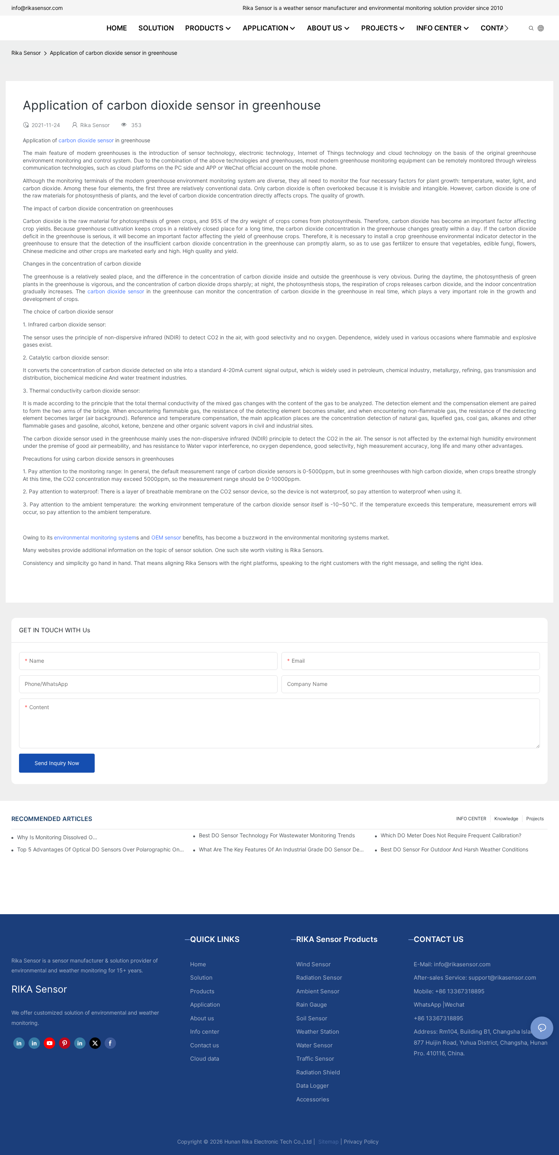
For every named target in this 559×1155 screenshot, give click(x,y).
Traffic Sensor (315, 1058)
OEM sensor (166, 537)
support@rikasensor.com (502, 977)
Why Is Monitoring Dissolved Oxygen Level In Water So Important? (57, 837)
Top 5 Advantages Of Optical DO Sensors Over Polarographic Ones (100, 849)
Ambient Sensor (318, 991)
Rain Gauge (311, 1004)
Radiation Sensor (319, 977)
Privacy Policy (361, 1141)
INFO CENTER (471, 818)
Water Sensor (314, 1045)
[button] (506, 28)
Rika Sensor (26, 52)
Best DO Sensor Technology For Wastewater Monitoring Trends (277, 835)
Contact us (204, 1045)
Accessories (312, 1099)
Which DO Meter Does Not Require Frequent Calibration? (451, 835)
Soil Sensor (311, 1018)
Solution (201, 977)
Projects (535, 818)
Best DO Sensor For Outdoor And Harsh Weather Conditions (454, 849)
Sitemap (328, 1141)
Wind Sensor (313, 964)
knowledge (506, 818)
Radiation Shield (318, 1072)
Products (202, 991)
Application (205, 1004)
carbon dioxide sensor (86, 140)
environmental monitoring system (95, 537)
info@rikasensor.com (37, 8)
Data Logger (312, 1085)
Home (198, 964)
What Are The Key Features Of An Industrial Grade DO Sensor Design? (282, 849)
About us (202, 1018)
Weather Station (317, 1031)
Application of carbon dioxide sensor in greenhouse (113, 52)
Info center (204, 1031)
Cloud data (204, 1058)
